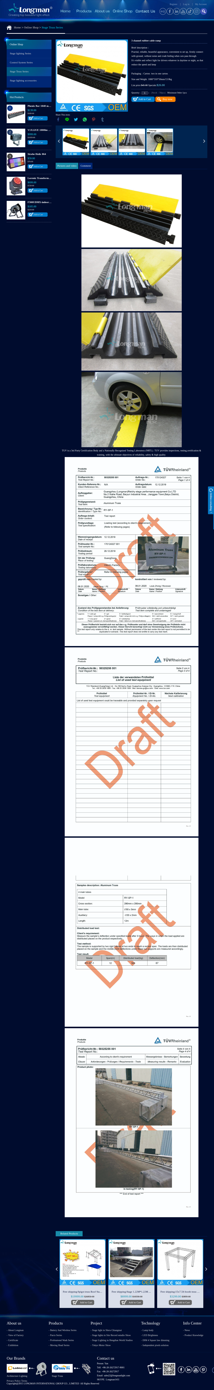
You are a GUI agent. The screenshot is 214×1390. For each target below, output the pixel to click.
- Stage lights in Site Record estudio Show (111, 1335)
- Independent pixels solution (155, 1345)
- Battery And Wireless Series (62, 1330)
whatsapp (84, 119)
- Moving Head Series (59, 1345)
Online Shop (31, 27)
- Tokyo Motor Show (101, 1345)
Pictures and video (67, 165)
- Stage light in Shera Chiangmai (106, 1330)
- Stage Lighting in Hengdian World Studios (112, 1340)
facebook (58, 119)
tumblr (102, 119)
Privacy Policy (14, 1381)
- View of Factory (15, 1335)
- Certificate (12, 1340)
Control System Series (21, 62)
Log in (186, 4)
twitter (75, 119)
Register (173, 4)
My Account (201, 4)
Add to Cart (38, 118)
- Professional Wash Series (61, 1340)
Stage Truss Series (52, 27)
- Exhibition (12, 1345)
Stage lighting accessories (23, 80)
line (67, 119)
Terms (24, 1381)
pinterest (93, 119)
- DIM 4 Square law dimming (155, 1340)
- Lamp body (147, 1330)
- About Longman (15, 1330)
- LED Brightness (149, 1335)
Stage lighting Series (20, 53)
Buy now (168, 99)
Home (17, 27)
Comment (86, 165)
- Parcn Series (55, 1335)
